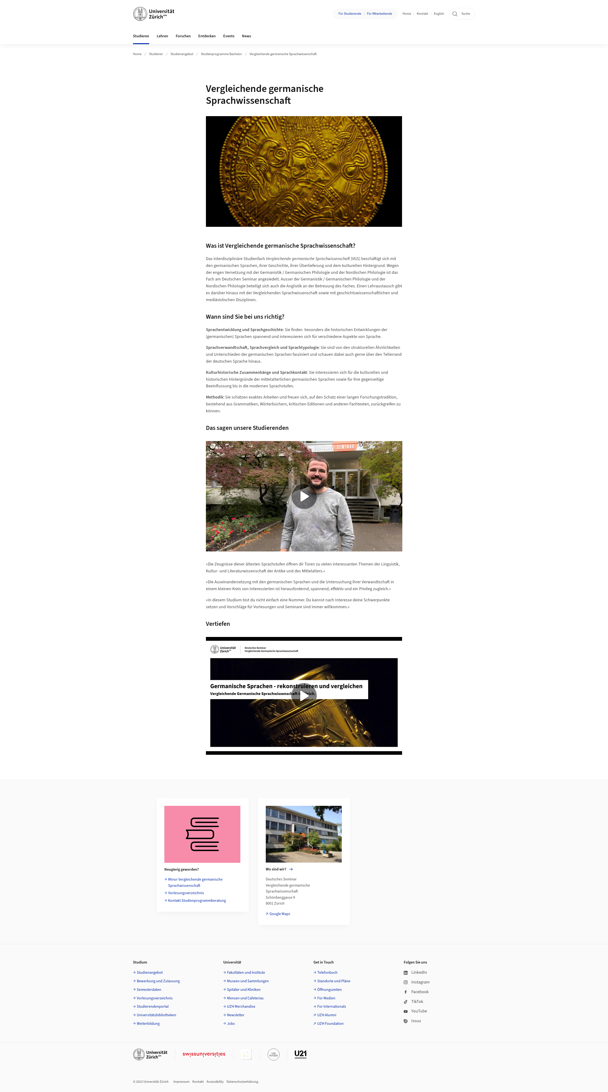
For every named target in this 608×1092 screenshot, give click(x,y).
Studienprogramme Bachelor (221, 54)
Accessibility (215, 1081)
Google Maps (280, 913)
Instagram (420, 982)
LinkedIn (419, 972)
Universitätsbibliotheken (156, 1015)
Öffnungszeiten (329, 989)
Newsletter (235, 1015)
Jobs (231, 1023)
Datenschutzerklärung (242, 1081)
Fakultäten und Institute (246, 972)
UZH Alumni (326, 1015)
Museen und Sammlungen (248, 981)
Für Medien (326, 998)
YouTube (419, 1011)
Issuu (416, 1021)
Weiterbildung (148, 1023)
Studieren (156, 54)
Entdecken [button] (207, 36)
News (246, 36)
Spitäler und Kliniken (244, 989)
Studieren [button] (141, 36)
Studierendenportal (153, 1006)
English (439, 13)
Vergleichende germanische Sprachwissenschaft (283, 54)
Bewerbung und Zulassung (158, 981)
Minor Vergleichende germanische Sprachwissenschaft (195, 882)
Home (407, 13)
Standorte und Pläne (333, 981)
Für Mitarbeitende (379, 13)
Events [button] (228, 36)
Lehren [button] (162, 36)
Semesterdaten (149, 989)
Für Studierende (349, 13)
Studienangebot (182, 54)
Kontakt (422, 13)
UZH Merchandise (241, 1006)
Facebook (420, 992)
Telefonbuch (327, 972)
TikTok (417, 1002)
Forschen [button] (183, 36)
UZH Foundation (330, 1023)
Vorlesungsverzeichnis (186, 893)
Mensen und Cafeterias (245, 998)
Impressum (181, 1081)
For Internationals (331, 1006)
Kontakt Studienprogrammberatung (197, 900)
